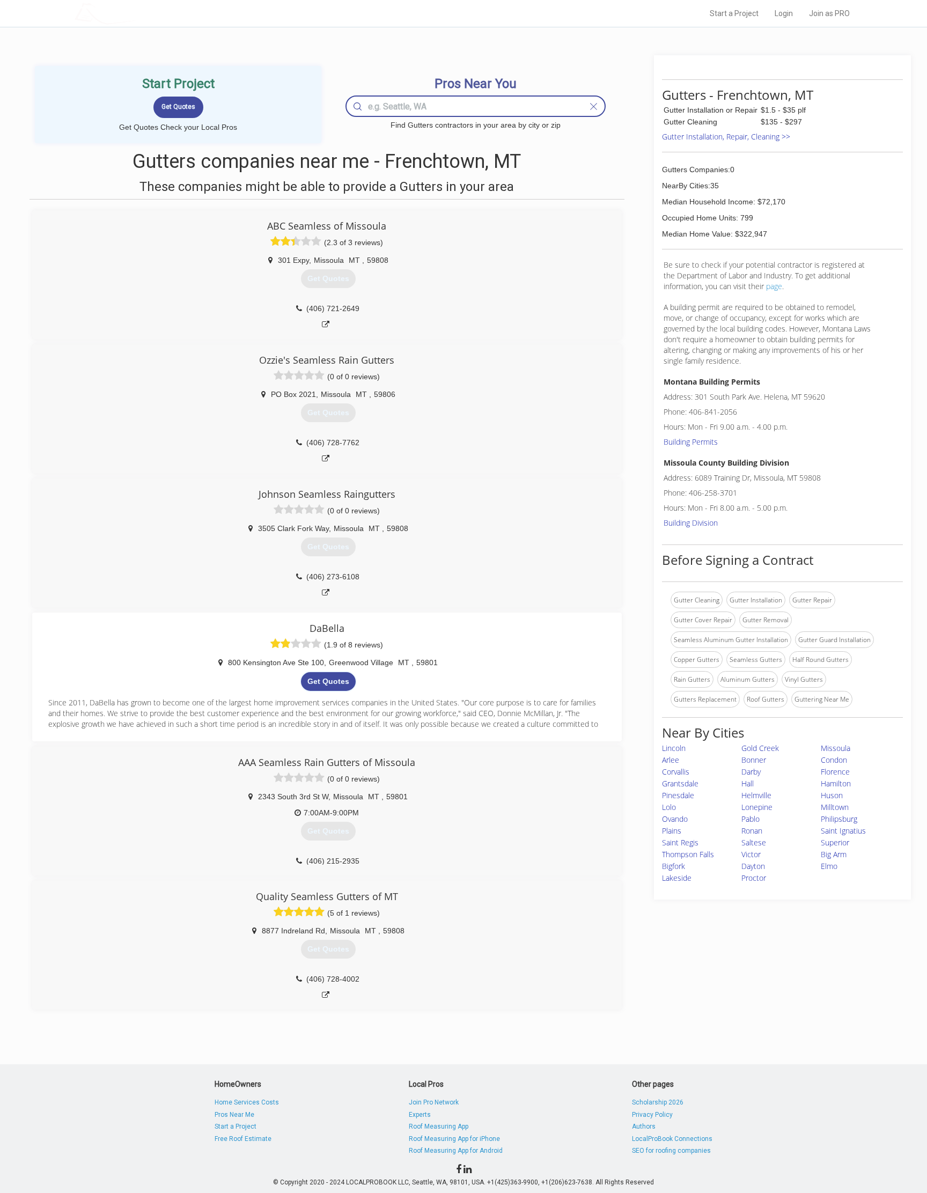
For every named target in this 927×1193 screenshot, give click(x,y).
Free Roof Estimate (243, 1139)
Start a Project (734, 13)
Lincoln (674, 748)
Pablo (750, 819)
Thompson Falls (688, 854)
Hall (747, 783)
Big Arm (834, 854)
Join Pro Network (434, 1102)
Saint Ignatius (843, 831)
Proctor (753, 878)
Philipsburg (839, 819)
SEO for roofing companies (671, 1150)
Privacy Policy (652, 1114)
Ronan (751, 831)
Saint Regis (680, 842)
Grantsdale (680, 783)
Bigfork (673, 866)
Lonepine (756, 807)
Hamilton (836, 783)
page (774, 286)
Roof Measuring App (438, 1126)
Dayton (753, 866)
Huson (832, 795)
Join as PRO (829, 13)
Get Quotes (328, 681)
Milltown (835, 807)
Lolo (669, 807)
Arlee (670, 760)
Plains (671, 831)
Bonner (753, 760)
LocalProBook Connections (672, 1139)
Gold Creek (760, 748)
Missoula (835, 748)
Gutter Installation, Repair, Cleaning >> (726, 136)
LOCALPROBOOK (136, 13)
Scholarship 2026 (657, 1102)
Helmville (756, 795)
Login (784, 13)
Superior (835, 842)
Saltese (753, 842)
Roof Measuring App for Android (456, 1150)
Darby (751, 772)
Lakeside (676, 878)
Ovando (675, 819)
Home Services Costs (247, 1102)
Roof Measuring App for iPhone (454, 1139)
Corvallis (675, 772)
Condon (834, 760)
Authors (644, 1126)
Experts (420, 1114)
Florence (835, 772)
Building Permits (691, 442)
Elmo (829, 866)
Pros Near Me (234, 1114)
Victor (751, 854)
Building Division (691, 523)
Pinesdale (678, 795)
